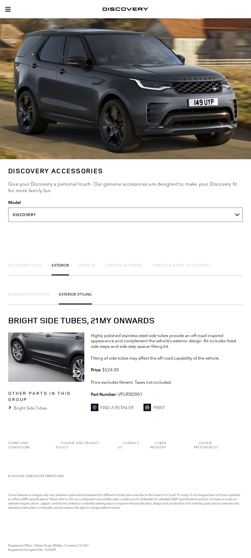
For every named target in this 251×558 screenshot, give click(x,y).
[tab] (25, 265)
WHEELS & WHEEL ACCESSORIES (181, 265)
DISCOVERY (24, 214)
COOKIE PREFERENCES (206, 445)
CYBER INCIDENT (158, 445)
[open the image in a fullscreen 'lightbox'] (46, 357)
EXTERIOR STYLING (75, 294)
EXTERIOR (60, 265)
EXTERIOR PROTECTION (28, 294)
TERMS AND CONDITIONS (19, 445)
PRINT (159, 407)
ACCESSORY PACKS (25, 265)
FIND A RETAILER (117, 407)
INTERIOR (87, 265)
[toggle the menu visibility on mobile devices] (7, 9)
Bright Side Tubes (30, 408)
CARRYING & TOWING (124, 265)
